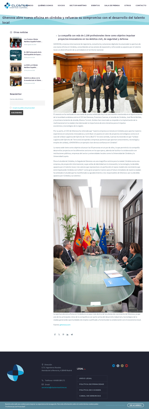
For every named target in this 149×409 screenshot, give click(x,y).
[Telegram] (72, 334)
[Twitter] (59, 334)
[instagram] (122, 366)
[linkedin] (113, 366)
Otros (127, 5)
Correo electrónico (16, 99)
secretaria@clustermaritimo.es (54, 387)
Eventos (95, 5)
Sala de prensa (112, 5)
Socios (61, 5)
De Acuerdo (136, 405)
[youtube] (126, 366)
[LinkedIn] (67, 334)
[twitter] (118, 366)
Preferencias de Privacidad (115, 405)
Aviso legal (85, 378)
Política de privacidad (91, 384)
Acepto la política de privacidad (24, 108)
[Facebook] (55, 334)
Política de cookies (90, 390)
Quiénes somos (45, 5)
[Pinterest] (63, 334)
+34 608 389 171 (59, 380)
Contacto (141, 5)
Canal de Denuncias (90, 396)
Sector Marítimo (78, 5)
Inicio (30, 5)
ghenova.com (65, 325)
